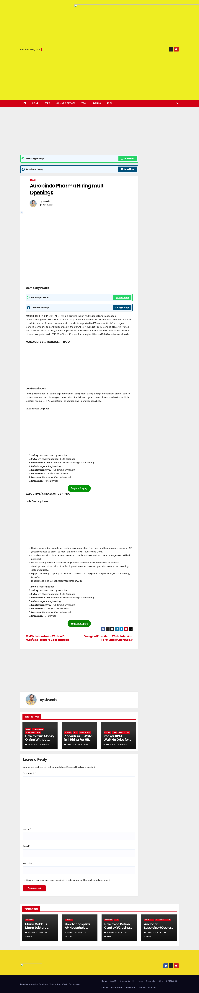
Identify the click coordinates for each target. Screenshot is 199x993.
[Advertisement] (79, 135)
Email (26, 846)
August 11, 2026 (75, 932)
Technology (131, 987)
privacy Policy (117, 987)
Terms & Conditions (147, 987)
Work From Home (33, 733)
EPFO (47, 103)
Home (35, 103)
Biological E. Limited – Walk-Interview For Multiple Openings (108, 638)
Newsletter (151, 981)
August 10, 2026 (115, 932)
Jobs (33, 180)
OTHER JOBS (171, 981)
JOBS (110, 103)
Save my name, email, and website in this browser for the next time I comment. (68, 880)
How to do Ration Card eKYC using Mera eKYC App (117, 927)
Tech (84, 103)
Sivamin (46, 201)
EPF (134, 981)
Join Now (129, 158)
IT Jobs (68, 733)
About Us (114, 981)
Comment (29, 773)
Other (160, 981)
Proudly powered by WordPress (34, 984)
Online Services (66, 103)
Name (27, 829)
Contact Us (125, 981)
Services (29, 920)
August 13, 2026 (36, 932)
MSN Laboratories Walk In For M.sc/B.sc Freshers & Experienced (47, 638)
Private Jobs (38, 729)
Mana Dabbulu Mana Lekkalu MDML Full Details (38, 927)
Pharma (105, 987)
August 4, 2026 (154, 932)
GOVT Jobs (149, 920)
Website (27, 863)
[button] (178, 103)
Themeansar (74, 984)
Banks (97, 103)
